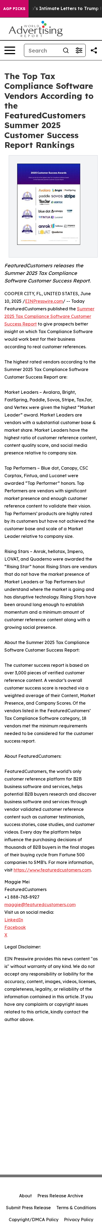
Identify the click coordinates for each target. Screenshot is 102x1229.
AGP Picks (14, 8)
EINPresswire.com (44, 301)
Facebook (15, 927)
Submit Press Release (28, 1207)
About (25, 1195)
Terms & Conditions (76, 1207)
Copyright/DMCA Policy (33, 1219)
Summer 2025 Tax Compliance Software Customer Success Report (49, 316)
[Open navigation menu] (9, 50)
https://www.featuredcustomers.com (52, 870)
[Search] (65, 50)
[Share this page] (94, 50)
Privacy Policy (78, 1219)
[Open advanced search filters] (78, 50)
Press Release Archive (60, 1195)
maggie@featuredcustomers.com (40, 904)
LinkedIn (13, 919)
